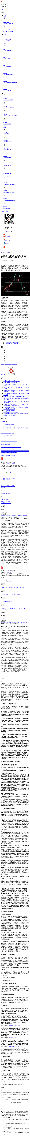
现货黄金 (3, 493)
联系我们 (8, 479)
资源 (2, 591)
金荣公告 (8, 478)
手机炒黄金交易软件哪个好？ (11, 382)
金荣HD (7, 500)
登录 (2, 211)
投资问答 (3, 487)
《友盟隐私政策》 (13, 1037)
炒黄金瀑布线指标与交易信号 (13, 342)
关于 (2, 584)
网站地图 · (25, 515)
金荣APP (3, 500)
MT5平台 (3, 503)
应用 (2, 605)
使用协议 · (9, 515)
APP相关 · (20, 515)
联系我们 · (3, 515)
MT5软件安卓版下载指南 (9, 415)
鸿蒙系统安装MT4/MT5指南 (10, 412)
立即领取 (3, 514)
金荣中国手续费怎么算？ (9, 410)
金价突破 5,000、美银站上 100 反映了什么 (14, 396)
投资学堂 (6, 252)
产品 (2, 597)
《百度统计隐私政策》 (14, 1025)
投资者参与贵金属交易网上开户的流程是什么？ (15, 413)
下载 (2, 9)
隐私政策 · (14, 515)
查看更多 (3, 421)
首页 (2, 252)
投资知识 (3, 486)
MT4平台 (8, 501)
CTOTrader (8, 503)
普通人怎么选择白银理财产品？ (11, 381)
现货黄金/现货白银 (7, 601)
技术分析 (3, 317)
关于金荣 (3, 478)
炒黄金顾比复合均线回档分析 (13, 343)
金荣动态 (12, 478)
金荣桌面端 (13, 608)
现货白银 (8, 493)
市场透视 (8, 486)
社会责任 (3, 479)
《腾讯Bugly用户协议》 (15, 1046)
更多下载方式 (7, 231)
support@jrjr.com (11, 463)
